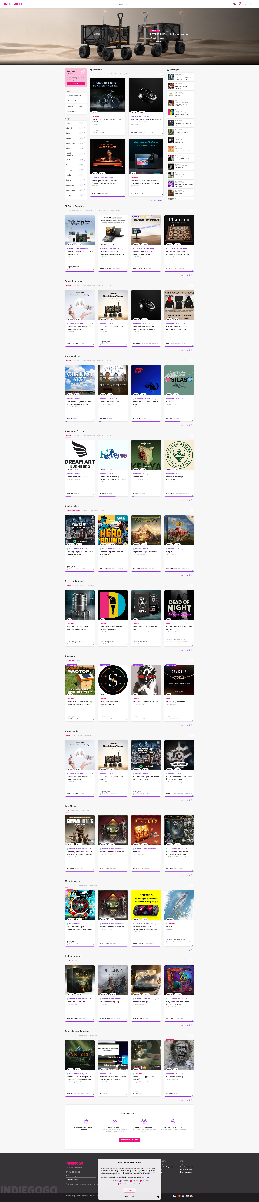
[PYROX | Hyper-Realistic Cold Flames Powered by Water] (107, 156)
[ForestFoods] (146, 455)
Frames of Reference (109, 401)
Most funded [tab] (78, 735)
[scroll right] (161, 73)
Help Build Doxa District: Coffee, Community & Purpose (111, 629)
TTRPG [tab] (84, 510)
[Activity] (239, 4)
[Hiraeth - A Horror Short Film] (146, 680)
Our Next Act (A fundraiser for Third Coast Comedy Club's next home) (79, 404)
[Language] (234, 4)
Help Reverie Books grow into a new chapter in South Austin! (112, 479)
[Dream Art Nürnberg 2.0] (80, 455)
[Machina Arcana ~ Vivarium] (113, 830)
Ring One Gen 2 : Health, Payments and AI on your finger (144, 329)
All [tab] (91, 74)
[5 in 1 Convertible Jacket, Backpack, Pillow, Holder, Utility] (179, 305)
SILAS (168, 401)
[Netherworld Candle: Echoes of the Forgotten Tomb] (179, 830)
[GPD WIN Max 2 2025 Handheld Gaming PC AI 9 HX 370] (113, 230)
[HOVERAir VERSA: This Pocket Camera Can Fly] (80, 305)
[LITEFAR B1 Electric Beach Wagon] (113, 305)
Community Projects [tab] (101, 210)
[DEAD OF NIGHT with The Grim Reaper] (179, 605)
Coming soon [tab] (70, 660)
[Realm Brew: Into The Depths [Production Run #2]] (179, 755)
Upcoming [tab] (76, 285)
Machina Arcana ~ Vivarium (112, 851)
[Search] (117, 4)
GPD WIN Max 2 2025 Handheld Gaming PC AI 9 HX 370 (112, 254)
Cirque (169, 551)
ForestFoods (138, 476)
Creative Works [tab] (113, 74)
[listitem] (76, 123)
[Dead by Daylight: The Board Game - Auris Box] (80, 530)
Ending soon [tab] (106, 285)
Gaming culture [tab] (115, 210)
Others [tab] (101, 510)
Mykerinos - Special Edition (145, 551)
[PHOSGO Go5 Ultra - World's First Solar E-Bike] (107, 95)
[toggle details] (124, 134)
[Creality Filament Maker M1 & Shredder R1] (80, 230)
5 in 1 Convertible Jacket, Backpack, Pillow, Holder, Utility (177, 329)
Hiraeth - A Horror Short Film (145, 702)
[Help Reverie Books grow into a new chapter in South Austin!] (113, 455)
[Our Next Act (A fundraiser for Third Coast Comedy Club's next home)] (80, 380)
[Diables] (146, 830)
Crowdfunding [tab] (86, 285)
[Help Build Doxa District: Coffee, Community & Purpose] (113, 605)
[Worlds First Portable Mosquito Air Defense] (146, 230)
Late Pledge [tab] (96, 285)
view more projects (155, 200)
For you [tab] (68, 285)
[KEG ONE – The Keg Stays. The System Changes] (80, 605)
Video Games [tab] (93, 510)
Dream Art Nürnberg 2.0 (77, 476)
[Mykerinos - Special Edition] (146, 530)
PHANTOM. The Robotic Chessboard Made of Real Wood (177, 254)
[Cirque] (179, 530)
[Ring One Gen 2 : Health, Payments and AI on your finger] (146, 95)
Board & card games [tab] (72, 510)
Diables (136, 851)
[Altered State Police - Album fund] (146, 380)
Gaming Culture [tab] (125, 74)
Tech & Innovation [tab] (100, 74)
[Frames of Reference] (113, 380)
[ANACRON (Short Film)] (179, 680)
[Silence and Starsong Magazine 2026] (113, 680)
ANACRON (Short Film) (175, 702)
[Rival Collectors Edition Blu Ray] (146, 605)
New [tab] (78, 660)
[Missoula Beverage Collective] (179, 455)
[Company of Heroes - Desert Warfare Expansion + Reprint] (80, 830)
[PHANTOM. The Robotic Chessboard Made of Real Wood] (179, 230)
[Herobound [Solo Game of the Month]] (113, 530)
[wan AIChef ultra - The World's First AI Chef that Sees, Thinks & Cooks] (146, 156)
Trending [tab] (68, 735)
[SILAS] (179, 380)
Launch (75, 83)
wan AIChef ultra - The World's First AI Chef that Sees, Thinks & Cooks (145, 183)
